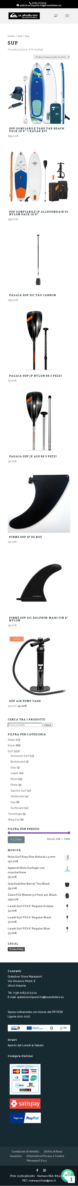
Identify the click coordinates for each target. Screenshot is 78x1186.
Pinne (14, 784)
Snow (11, 745)
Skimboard (17, 796)
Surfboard (17, 808)
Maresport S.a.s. (37, 1160)
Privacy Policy (16, 949)
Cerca (47, 724)
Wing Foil (14, 819)
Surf (19, 36)
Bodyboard (18, 761)
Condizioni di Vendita (25, 1151)
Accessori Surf (20, 755)
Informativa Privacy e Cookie (45, 1156)
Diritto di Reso (53, 1151)
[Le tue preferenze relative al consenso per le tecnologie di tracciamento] (71, 1179)
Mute (14, 778)
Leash (14, 773)
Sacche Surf (18, 790)
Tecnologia (15, 813)
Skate (11, 739)
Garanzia (16, 1156)
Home (11, 36)
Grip (13, 767)
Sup (13, 802)
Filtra (16, 839)
